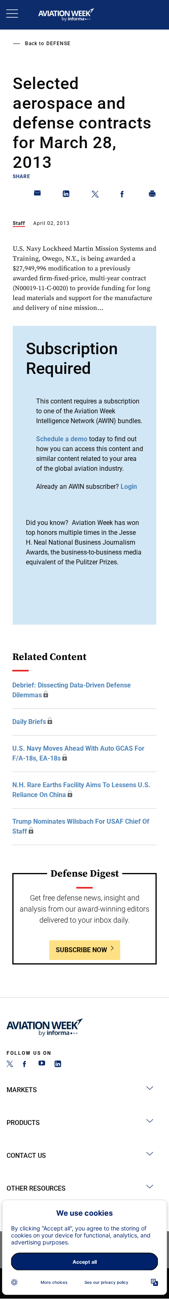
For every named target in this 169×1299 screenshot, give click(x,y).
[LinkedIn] (58, 1065)
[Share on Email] (37, 195)
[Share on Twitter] (95, 195)
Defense (58, 43)
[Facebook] (26, 1065)
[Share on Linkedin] (66, 195)
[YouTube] (42, 1065)
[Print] (152, 195)
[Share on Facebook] (124, 195)
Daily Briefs (29, 722)
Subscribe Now (81, 950)
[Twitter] (10, 1065)
